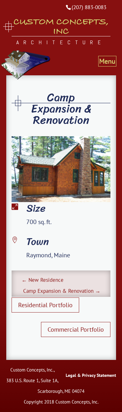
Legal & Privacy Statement (91, 375)
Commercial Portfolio (76, 329)
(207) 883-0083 (89, 7)
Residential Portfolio (45, 305)
